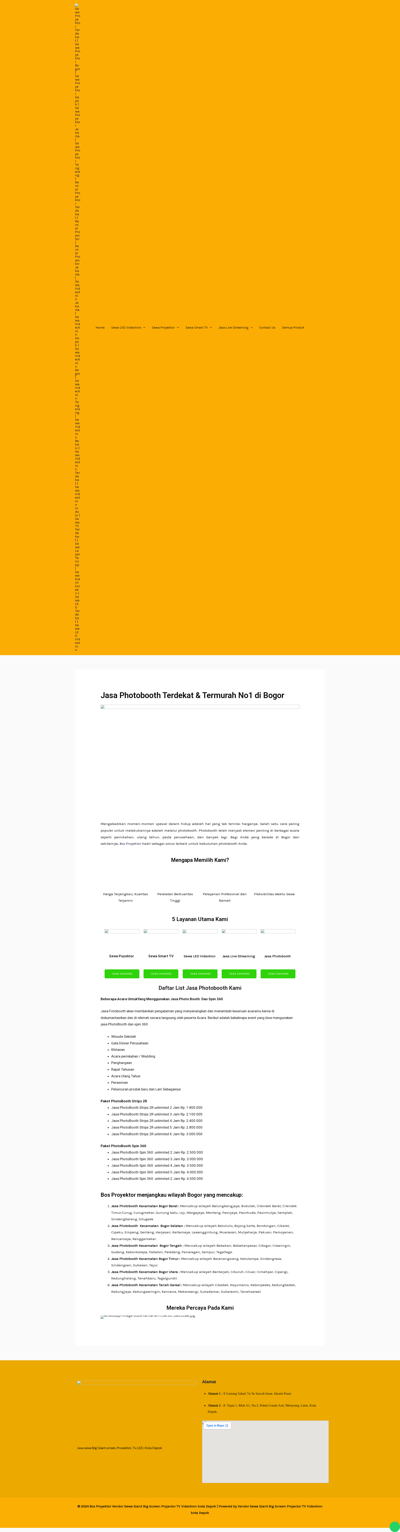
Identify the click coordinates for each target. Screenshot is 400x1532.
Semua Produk (293, 327)
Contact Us (267, 327)
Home (100, 327)
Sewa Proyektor (163, 327)
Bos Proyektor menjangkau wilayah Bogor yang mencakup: (172, 1195)
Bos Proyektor (130, 843)
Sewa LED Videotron (126, 327)
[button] (143, 327)
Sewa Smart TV (197, 327)
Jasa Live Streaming (234, 327)
